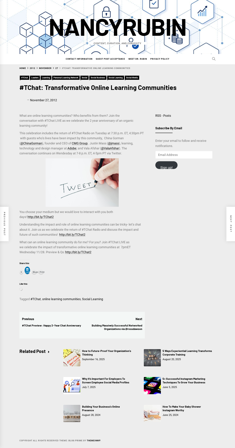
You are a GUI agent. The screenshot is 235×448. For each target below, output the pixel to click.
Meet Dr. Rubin (138, 59)
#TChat (24, 78)
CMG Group (80, 143)
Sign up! (166, 167)
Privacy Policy (159, 59)
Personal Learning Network (66, 78)
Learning (46, 78)
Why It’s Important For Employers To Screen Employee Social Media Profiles (105, 380)
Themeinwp (93, 440)
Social (84, 78)
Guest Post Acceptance (110, 59)
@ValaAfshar (110, 148)
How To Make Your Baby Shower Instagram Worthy (182, 408)
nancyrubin (117, 26)
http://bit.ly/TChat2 (41, 217)
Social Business (98, 78)
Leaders (35, 78)
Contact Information (79, 59)
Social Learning (116, 78)
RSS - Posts (163, 115)
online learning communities (61, 299)
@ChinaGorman (31, 143)
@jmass (113, 143)
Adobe (71, 148)
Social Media (132, 78)
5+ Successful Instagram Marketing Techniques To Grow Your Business (184, 380)
